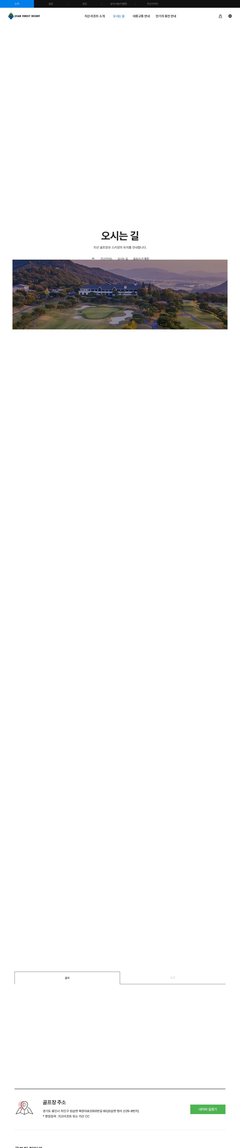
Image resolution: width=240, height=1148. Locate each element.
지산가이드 (152, 3)
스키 (17, 3)
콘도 (85, 3)
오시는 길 (119, 16)
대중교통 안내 (141, 16)
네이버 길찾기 (208, 1109)
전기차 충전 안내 (166, 16)
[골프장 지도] (120, 1036)
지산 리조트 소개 (95, 16)
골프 (51, 3)
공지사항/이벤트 (118, 3)
